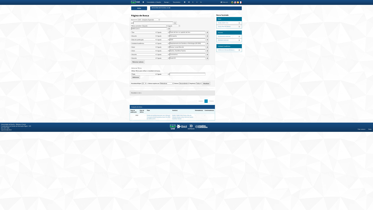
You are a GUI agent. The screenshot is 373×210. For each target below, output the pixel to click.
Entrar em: (225, 2)
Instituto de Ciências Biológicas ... (227, 50)
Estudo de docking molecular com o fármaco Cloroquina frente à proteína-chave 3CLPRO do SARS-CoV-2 (158, 117)
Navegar (166, 2)
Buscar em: (134, 20)
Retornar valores (137, 62)
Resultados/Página (136, 83)
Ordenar (176, 83)
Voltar (139, 8)
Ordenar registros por (153, 83)
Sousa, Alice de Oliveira (224, 26)
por (132, 23)
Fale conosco (361, 129)
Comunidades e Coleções (154, 2)
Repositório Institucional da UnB (161, 7)
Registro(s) (192, 83)
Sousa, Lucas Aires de (183, 117)
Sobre (370, 129)
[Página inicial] (143, 2)
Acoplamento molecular (224, 36)
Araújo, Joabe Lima (177, 115)
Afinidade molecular (223, 40)
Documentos (176, 2)
